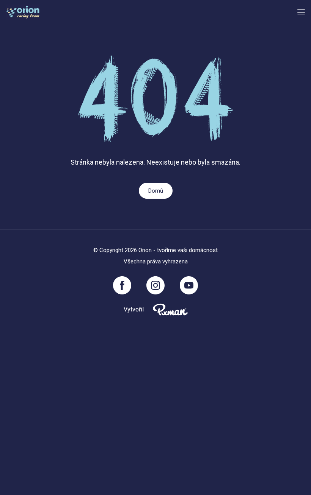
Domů (155, 190)
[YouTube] (189, 285)
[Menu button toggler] (301, 12)
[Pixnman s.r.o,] (170, 310)
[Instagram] (155, 285)
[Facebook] (122, 285)
